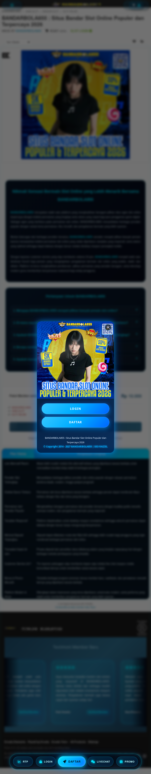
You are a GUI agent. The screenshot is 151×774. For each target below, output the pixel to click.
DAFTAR (75, 422)
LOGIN (75, 409)
